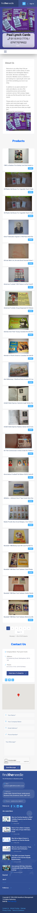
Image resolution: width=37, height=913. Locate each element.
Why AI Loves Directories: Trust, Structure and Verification (21, 848)
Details (30, 168)
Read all (5, 875)
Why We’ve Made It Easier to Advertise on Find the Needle (20, 839)
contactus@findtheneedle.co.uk (14, 786)
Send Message (11, 767)
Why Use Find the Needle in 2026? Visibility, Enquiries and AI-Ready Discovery (22, 819)
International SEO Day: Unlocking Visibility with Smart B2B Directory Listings (22, 868)
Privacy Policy (6, 910)
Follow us (5, 888)
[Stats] (12, 680)
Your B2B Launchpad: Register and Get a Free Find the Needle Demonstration (21, 857)
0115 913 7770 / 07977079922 (16, 666)
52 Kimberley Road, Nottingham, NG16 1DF (18, 659)
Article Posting (14, 908)
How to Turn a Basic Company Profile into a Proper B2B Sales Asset (21, 829)
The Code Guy (11, 901)
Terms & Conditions (18, 910)
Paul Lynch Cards (18, 35)
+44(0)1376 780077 (17, 801)
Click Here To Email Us (16, 673)
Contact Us (5, 908)
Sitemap (23, 908)
